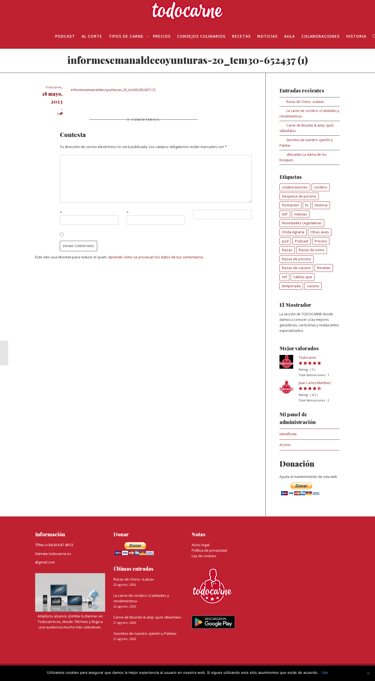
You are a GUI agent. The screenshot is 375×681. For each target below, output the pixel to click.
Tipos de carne (127, 36)
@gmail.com (45, 562)
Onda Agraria (293, 231)
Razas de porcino (296, 258)
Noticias (267, 36)
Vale (324, 672)
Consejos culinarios (201, 36)
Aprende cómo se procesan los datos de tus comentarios (155, 257)
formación (290, 205)
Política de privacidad (209, 550)
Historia (356, 36)
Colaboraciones (320, 36)
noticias (300, 214)
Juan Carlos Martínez (315, 383)
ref (284, 276)
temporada (291, 285)
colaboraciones (295, 187)
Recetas (241, 36)
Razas (287, 249)
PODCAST (65, 36)
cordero (320, 187)
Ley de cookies (204, 555)
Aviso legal (200, 544)
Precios (161, 36)
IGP (285, 214)
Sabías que (302, 276)
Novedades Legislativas (302, 222)
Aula (289, 36)
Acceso (285, 444)
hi (306, 205)
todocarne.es (60, 553)
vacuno (313, 285)
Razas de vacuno (296, 267)
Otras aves (319, 231)
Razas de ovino (311, 249)
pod (285, 241)
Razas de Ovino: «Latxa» (305, 101)
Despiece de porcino (299, 196)
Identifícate (288, 434)
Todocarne (307, 357)
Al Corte (92, 36)
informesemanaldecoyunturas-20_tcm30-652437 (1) (113, 89)
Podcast (301, 241)
